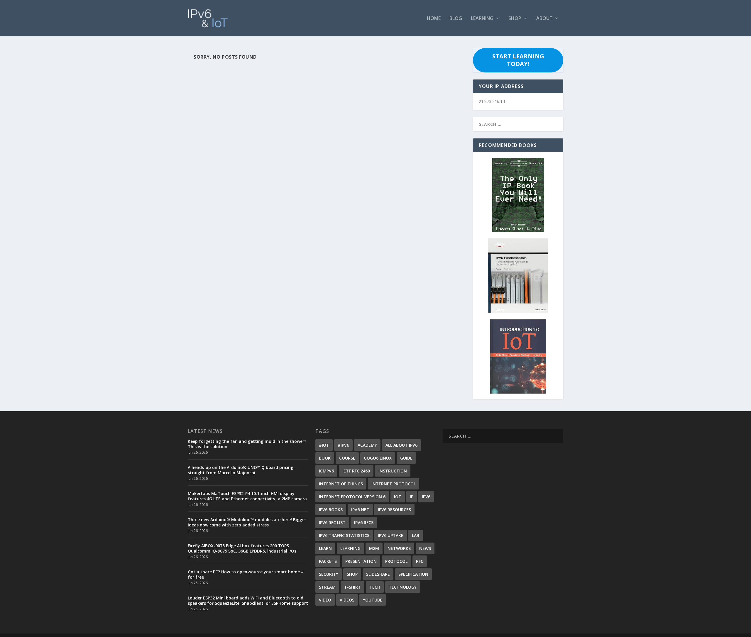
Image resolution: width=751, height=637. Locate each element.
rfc (419, 561)
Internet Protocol (393, 484)
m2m (374, 548)
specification (413, 574)
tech (374, 587)
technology (403, 587)
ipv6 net (360, 509)
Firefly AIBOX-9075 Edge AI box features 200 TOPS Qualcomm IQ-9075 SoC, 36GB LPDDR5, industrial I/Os (242, 548)
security (328, 574)
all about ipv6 (401, 445)
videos (347, 600)
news (425, 548)
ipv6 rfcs (363, 522)
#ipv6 (343, 445)
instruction (392, 471)
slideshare (378, 574)
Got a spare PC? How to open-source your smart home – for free (245, 574)
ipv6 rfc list (332, 522)
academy (367, 445)
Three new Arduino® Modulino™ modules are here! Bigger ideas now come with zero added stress (247, 522)
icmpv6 (326, 471)
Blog (455, 18)
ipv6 (426, 496)
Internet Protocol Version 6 (352, 496)
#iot (324, 445)
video (325, 600)
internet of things (341, 484)
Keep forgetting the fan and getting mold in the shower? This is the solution (247, 443)
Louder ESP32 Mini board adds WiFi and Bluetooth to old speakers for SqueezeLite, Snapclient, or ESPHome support (248, 600)
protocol (396, 561)
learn (325, 548)
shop (352, 574)
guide (406, 458)
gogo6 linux (378, 458)
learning (350, 548)
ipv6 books (331, 509)
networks (399, 548)
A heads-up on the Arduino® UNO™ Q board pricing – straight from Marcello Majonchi (242, 470)
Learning (482, 18)
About (544, 18)
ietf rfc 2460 (356, 471)
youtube (372, 600)
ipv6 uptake (390, 535)
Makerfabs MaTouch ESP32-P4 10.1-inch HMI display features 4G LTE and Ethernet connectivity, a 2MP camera (247, 496)
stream (327, 587)
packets (328, 561)
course (347, 458)
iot (397, 496)
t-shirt (352, 587)
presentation (361, 561)
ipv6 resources (394, 509)
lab (415, 535)
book (325, 458)
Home (434, 18)
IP (411, 496)
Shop (514, 18)
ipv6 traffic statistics (344, 535)
